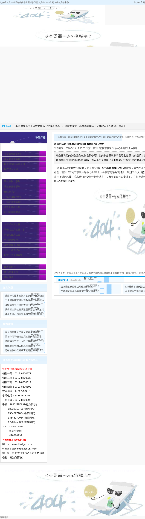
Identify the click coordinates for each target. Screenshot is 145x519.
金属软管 (101, 126)
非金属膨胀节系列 (13, 153)
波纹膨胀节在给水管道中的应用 (21, 305)
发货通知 (139, 137)
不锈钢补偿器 (116, 126)
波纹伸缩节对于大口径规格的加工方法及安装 (24, 342)
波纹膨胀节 (39, 126)
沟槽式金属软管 (12, 234)
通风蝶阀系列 (11, 272)
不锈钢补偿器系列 (13, 202)
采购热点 (74, 28)
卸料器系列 (10, 277)
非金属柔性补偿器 (92, 273)
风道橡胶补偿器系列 (14, 164)
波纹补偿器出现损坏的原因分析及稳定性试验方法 (24, 296)
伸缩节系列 (10, 191)
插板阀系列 (10, 267)
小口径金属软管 (12, 250)
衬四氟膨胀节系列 (13, 212)
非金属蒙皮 (107, 273)
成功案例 (106, 471)
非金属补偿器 (86, 126)
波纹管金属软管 (12, 245)
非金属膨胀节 (23, 126)
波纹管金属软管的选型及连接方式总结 (24, 309)
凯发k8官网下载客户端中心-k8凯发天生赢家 (14, 35)
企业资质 (115, 28)
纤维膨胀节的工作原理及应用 (20, 345)
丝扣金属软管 (11, 239)
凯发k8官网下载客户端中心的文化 (45, 471)
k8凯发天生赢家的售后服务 (76, 471)
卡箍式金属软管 (12, 224)
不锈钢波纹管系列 (13, 196)
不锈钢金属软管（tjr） (15, 229)
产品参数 (95, 28)
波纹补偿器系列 (12, 186)
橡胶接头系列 (11, 169)
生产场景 (95, 471)
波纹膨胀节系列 (12, 181)
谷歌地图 (78, 476)
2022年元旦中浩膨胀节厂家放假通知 (79, 291)
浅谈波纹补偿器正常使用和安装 (76, 286)
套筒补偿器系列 (12, 207)
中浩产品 (54, 28)
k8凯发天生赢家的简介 (34, 32)
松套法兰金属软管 (13, 255)
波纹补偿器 (53, 126)
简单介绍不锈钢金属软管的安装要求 (23, 336)
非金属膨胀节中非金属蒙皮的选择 (22, 332)
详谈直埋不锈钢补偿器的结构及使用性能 (24, 314)
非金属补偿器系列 (13, 159)
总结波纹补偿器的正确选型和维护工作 (24, 350)
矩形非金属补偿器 (75, 273)
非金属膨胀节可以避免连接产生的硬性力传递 (24, 301)
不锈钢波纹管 (69, 126)
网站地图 (4, 517)
